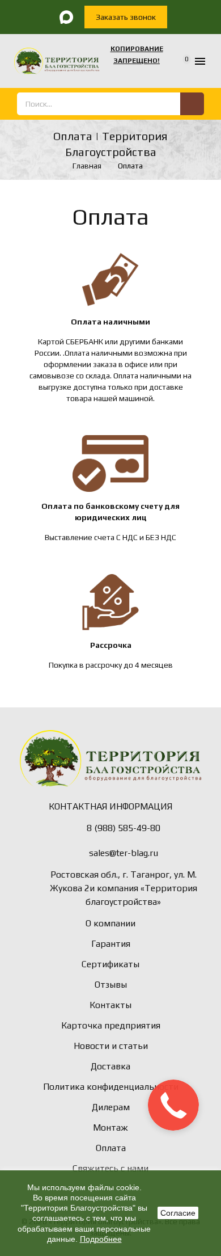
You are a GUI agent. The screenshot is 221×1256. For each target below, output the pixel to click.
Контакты (110, 1005)
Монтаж (110, 1127)
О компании (110, 923)
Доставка (110, 1066)
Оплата (111, 1148)
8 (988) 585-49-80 (123, 828)
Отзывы (111, 984)
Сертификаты (110, 964)
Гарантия (110, 943)
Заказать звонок (126, 17)
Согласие (178, 1212)
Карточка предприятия (110, 1025)
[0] (179, 61)
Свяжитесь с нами (110, 1168)
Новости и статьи (111, 1045)
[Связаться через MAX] (66, 17)
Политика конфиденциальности (110, 1086)
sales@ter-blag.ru (123, 853)
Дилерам (111, 1107)
